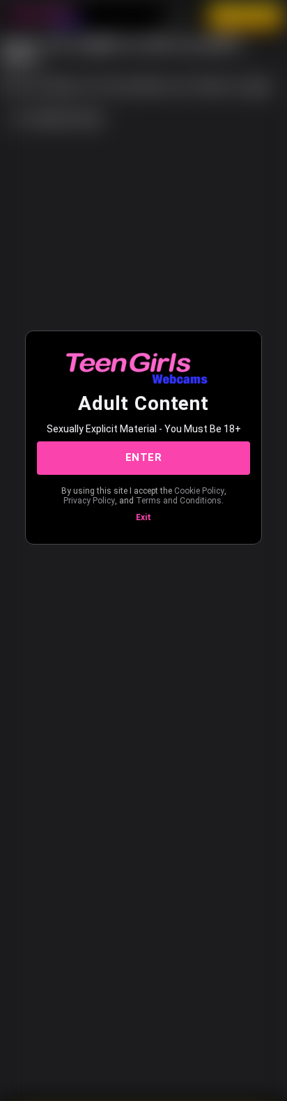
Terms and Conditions (179, 501)
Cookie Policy (199, 491)
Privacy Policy (89, 501)
